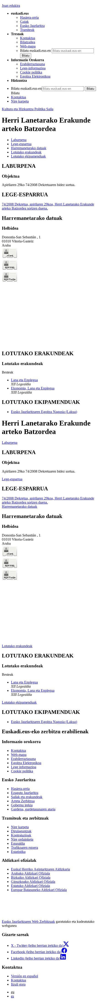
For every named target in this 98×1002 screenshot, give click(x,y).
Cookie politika (31, 72)
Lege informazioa (23, 767)
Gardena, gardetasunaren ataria (33, 809)
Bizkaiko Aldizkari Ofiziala (30, 877)
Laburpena (9, 442)
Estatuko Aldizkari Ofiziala (30, 886)
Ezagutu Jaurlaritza (24, 793)
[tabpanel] (49, 175)
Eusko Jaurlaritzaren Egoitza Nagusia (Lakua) (44, 412)
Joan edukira (11, 6)
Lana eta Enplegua (24, 380)
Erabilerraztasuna (32, 64)
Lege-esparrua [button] (21, 144)
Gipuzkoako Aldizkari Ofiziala (33, 882)
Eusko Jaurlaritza (32, 26)
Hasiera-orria (29, 17)
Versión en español (24, 976)
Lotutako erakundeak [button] (26, 152)
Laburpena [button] (18, 140)
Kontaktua (27, 38)
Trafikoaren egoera (24, 847)
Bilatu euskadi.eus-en (35, 51)
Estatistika (18, 852)
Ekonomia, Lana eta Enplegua (32, 388)
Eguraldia (18, 843)
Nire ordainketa (22, 839)
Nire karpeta (20, 101)
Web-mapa (28, 46)
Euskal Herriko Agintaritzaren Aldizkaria (40, 869)
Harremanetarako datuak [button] (28, 148)
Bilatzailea (27, 42)
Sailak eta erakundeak (26, 797)
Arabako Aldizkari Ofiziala (30, 873)
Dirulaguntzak (21, 831)
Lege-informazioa (33, 68)
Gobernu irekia (22, 805)
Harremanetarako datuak (19, 506)
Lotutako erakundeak (17, 646)
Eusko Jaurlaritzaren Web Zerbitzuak (28, 921)
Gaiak (24, 22)
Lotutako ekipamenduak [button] (28, 156)
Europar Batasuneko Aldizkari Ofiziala (39, 890)
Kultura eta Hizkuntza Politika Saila (27, 109)
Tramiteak (27, 30)
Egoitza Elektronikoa (35, 76)
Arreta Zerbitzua (23, 801)
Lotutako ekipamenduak (19, 702)
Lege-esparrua (12, 479)
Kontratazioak (21, 835)
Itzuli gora (18, 984)
